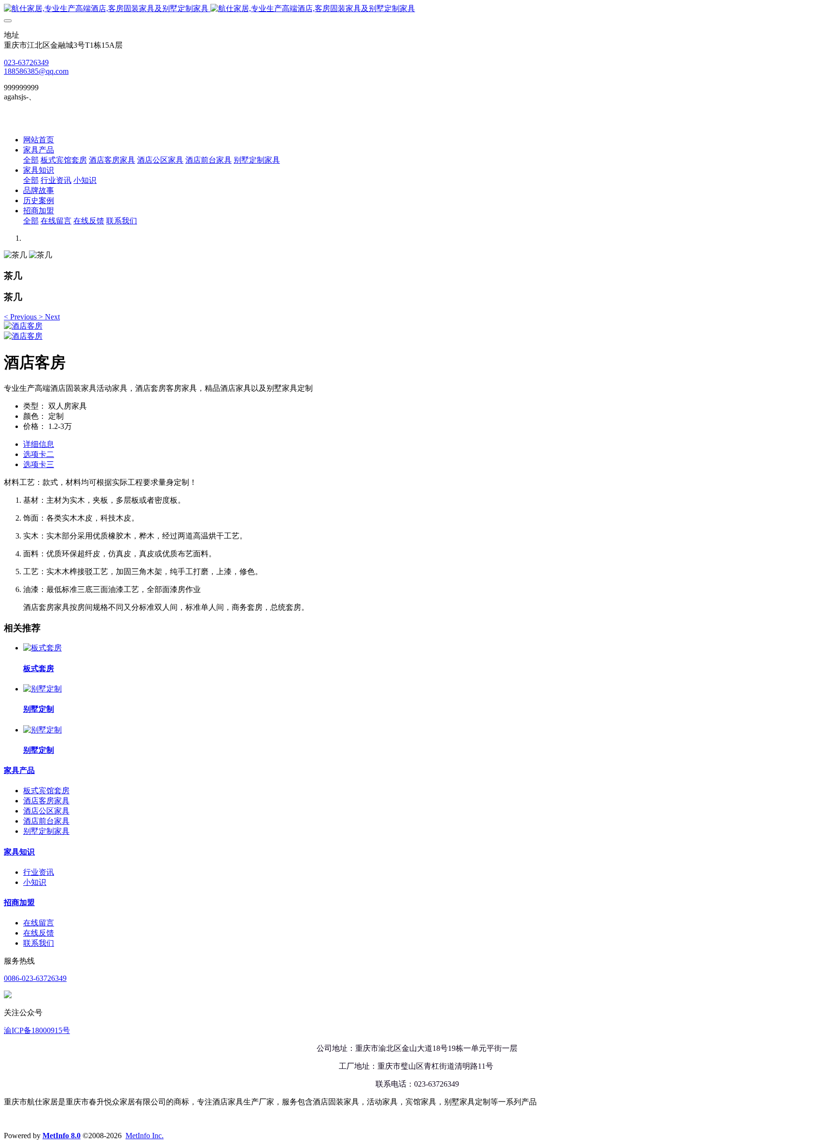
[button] (21, 317)
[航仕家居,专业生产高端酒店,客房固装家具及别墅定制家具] (417, 9)
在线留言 (38, 923)
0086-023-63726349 (35, 978)
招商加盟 (19, 902)
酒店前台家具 (46, 821)
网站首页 (38, 140)
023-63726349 (26, 62)
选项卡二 (38, 454)
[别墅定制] (42, 689)
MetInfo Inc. (144, 1135)
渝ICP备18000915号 (37, 1030)
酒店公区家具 (46, 811)
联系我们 (38, 943)
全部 (31, 160)
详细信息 (38, 444)
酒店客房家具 (46, 801)
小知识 (34, 882)
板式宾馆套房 (46, 790)
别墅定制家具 (46, 831)
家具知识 (19, 852)
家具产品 (19, 770)
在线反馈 (38, 933)
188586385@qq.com (36, 71)
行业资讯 (38, 872)
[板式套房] (42, 648)
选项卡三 (38, 464)
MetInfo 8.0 (61, 1135)
